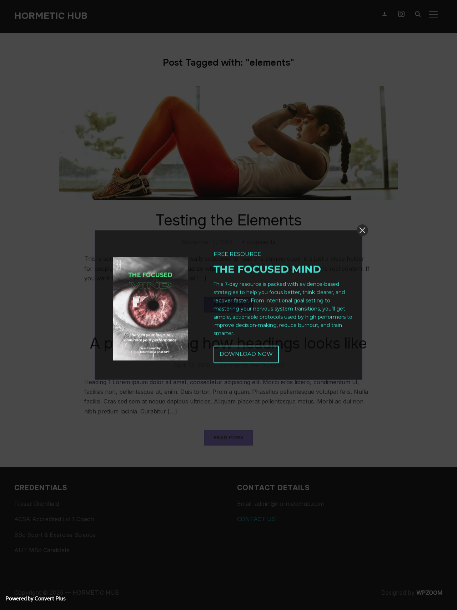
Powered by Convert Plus (35, 598)
